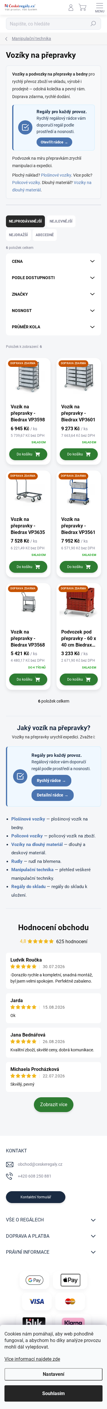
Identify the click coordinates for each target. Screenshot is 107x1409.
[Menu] (99, 7)
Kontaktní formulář (36, 1197)
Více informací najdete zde (32, 1359)
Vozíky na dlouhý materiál (37, 844)
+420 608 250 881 (34, 1176)
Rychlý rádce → (51, 780)
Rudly (17, 861)
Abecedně (45, 235)
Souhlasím (53, 1393)
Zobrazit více (53, 1104)
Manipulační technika (32, 869)
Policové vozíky (26, 182)
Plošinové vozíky (56, 175)
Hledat (93, 24)
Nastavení (53, 1374)
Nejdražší (18, 235)
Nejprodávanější (25, 221)
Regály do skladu (28, 886)
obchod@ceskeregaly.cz (40, 1164)
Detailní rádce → (52, 795)
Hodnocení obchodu (53, 927)
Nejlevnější (61, 221)
